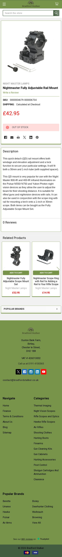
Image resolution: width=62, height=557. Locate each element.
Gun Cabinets (41, 454)
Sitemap (7, 432)
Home (6, 405)
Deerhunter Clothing (42, 506)
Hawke (6, 512)
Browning (37, 517)
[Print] (18, 137)
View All (36, 522)
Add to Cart (16, 273)
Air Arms (7, 522)
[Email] (12, 137)
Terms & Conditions (13, 416)
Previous (4, 269)
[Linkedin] (31, 137)
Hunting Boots (41, 438)
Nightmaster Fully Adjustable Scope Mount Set (16, 281)
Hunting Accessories (45, 459)
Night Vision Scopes (44, 411)
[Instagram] (31, 371)
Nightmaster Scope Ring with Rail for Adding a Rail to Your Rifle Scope (46, 281)
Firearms (38, 443)
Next (58, 269)
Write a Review (11, 92)
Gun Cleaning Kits (43, 448)
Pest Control (40, 465)
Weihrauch (37, 512)
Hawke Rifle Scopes (44, 421)
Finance (7, 411)
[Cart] (57, 4)
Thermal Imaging (42, 405)
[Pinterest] (37, 137)
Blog (5, 427)
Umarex (7, 506)
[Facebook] (5, 137)
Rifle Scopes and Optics (46, 416)
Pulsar (6, 517)
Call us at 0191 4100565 (31, 363)
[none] (31, 50)
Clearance (39, 479)
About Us (7, 421)
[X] (24, 137)
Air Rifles (38, 427)
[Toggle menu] (4, 4)
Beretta (6, 501)
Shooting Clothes (43, 432)
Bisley (35, 501)
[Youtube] (43, 371)
